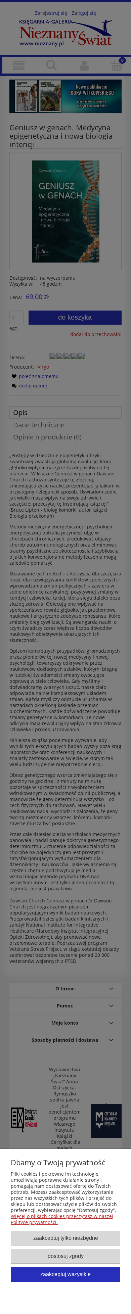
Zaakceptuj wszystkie (65, 1274)
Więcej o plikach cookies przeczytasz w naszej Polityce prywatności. (62, 1219)
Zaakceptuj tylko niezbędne (65, 1238)
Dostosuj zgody (66, 1256)
